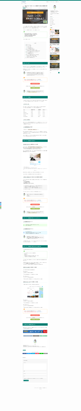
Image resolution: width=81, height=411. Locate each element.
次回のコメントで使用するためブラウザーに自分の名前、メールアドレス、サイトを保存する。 (33, 378)
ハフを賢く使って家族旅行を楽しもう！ (30, 57)
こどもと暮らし (52, 22)
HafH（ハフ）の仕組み (28, 45)
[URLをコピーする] (46, 353)
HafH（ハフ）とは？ (28, 44)
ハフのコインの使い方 (29, 47)
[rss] (58, 0)
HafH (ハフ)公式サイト (39, 80)
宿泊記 (51, 25)
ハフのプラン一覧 (29, 46)
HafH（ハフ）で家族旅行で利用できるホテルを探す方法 (32, 54)
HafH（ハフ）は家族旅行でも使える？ (30, 49)
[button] (25, 353)
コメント (25, 362)
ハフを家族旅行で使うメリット (30, 52)
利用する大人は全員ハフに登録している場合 (31, 55)
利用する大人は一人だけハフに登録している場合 (32, 56)
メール (24, 373)
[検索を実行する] (58, 72)
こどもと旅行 (52, 21)
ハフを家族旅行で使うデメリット (30, 53)
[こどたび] (24, 1)
